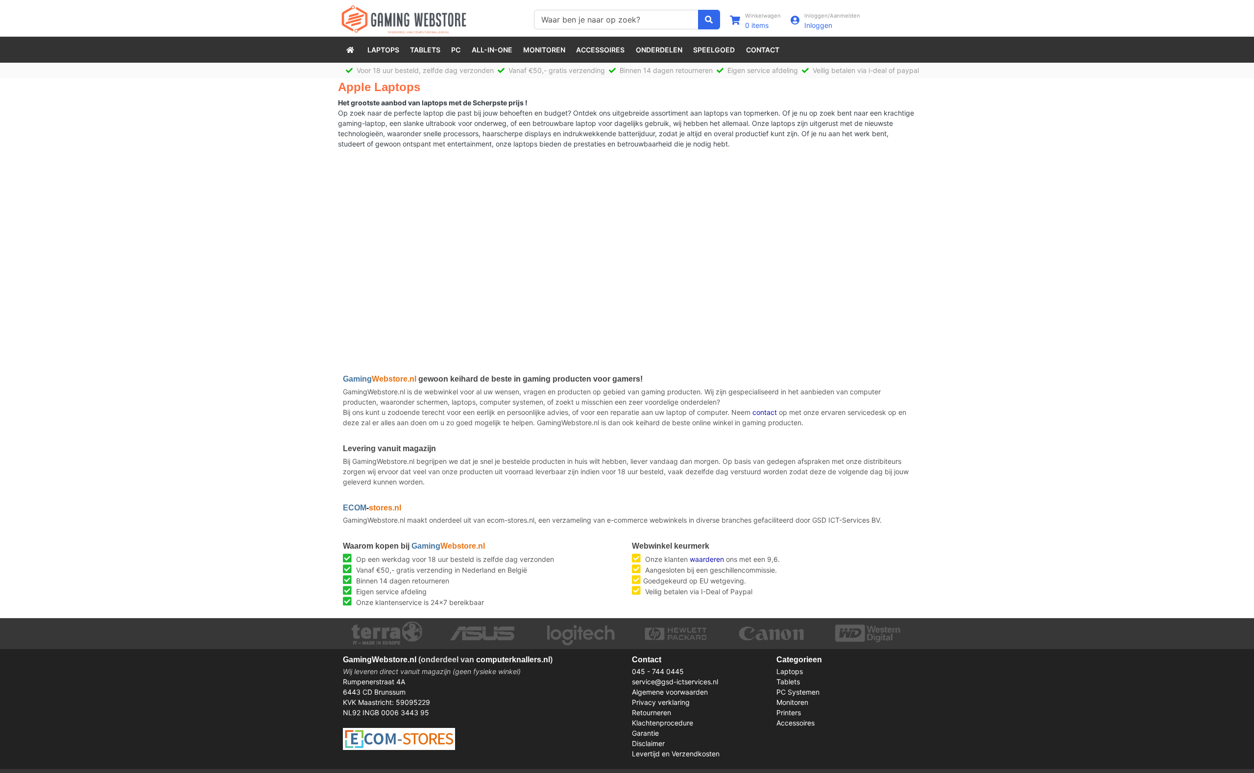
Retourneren (651, 712)
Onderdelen (659, 50)
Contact (762, 50)
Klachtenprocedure (662, 723)
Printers (788, 712)
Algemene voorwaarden (670, 692)
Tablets (425, 50)
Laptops (383, 50)
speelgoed (714, 50)
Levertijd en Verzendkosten (676, 753)
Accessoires (600, 50)
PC (455, 50)
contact (764, 412)
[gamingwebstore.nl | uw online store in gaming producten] (351, 50)
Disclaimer (648, 743)
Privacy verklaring (661, 702)
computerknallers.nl (513, 659)
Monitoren (544, 50)
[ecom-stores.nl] (399, 738)
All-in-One (492, 50)
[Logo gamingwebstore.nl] (404, 18)
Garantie (645, 733)
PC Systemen (798, 692)
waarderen (707, 559)
